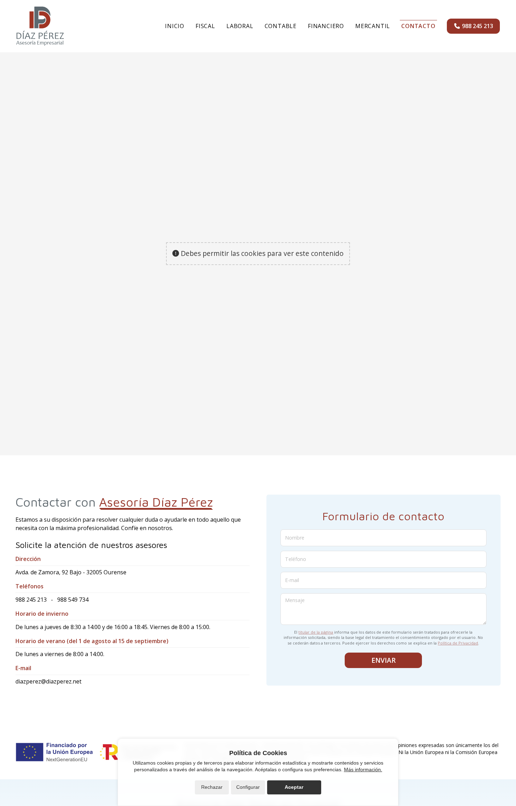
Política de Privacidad (458, 643)
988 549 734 (72, 599)
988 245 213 (31, 599)
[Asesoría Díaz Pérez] (40, 26)
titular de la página (315, 632)
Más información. (363, 769)
